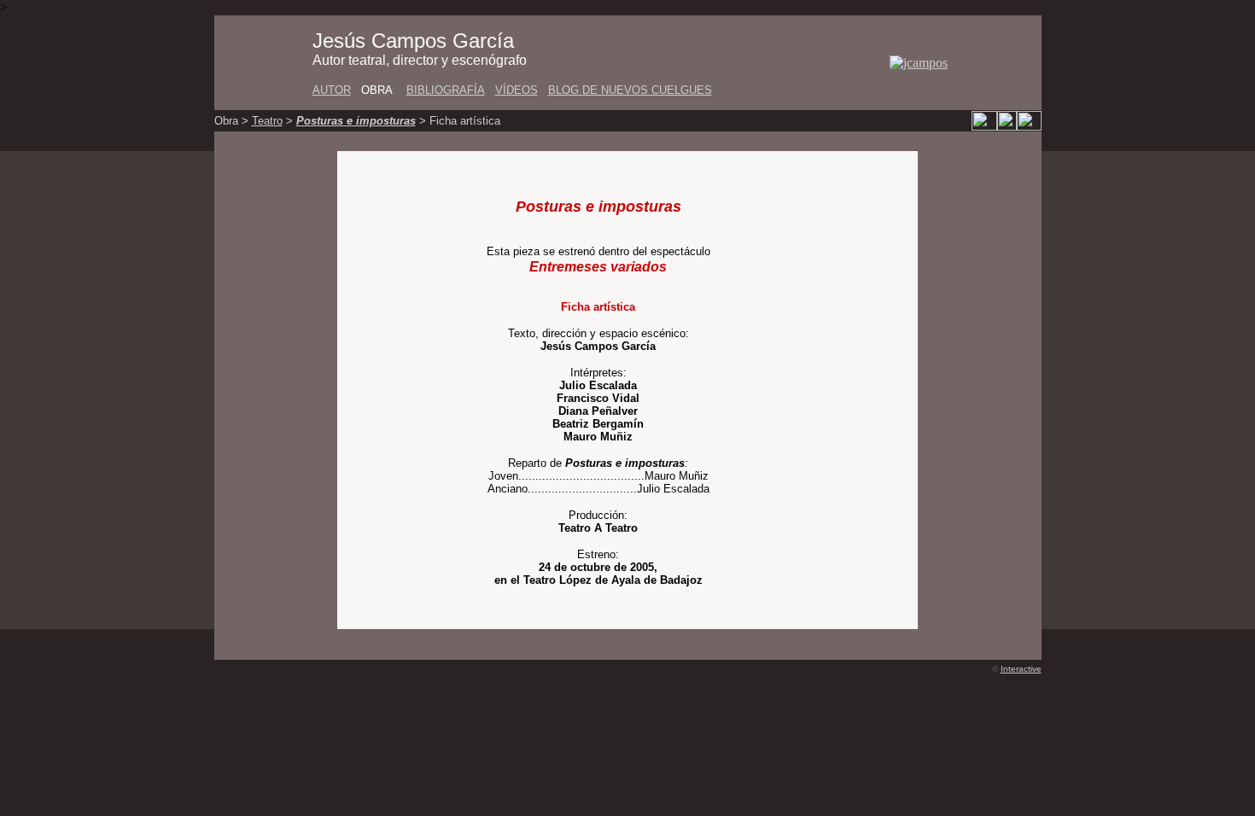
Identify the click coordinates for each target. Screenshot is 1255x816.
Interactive (1021, 668)
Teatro (267, 120)
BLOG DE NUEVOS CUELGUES (630, 90)
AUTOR (331, 90)
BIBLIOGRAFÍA (445, 90)
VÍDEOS (516, 90)
